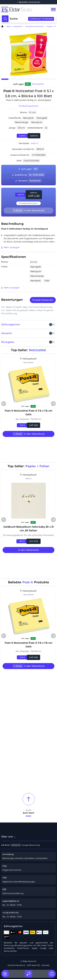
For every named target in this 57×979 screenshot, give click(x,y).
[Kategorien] (5, 974)
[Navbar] (53, 9)
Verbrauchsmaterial (34, 26)
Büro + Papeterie (14, 26)
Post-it (34, 143)
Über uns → (8, 836)
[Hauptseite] (23, 9)
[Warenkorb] (52, 974)
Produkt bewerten (28, 106)
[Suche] (29, 974)
